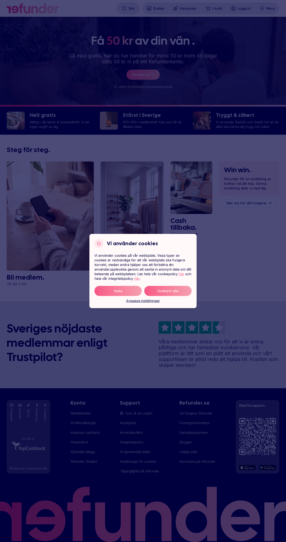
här (181, 274)
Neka (118, 291)
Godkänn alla (167, 291)
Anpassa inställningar (143, 301)
